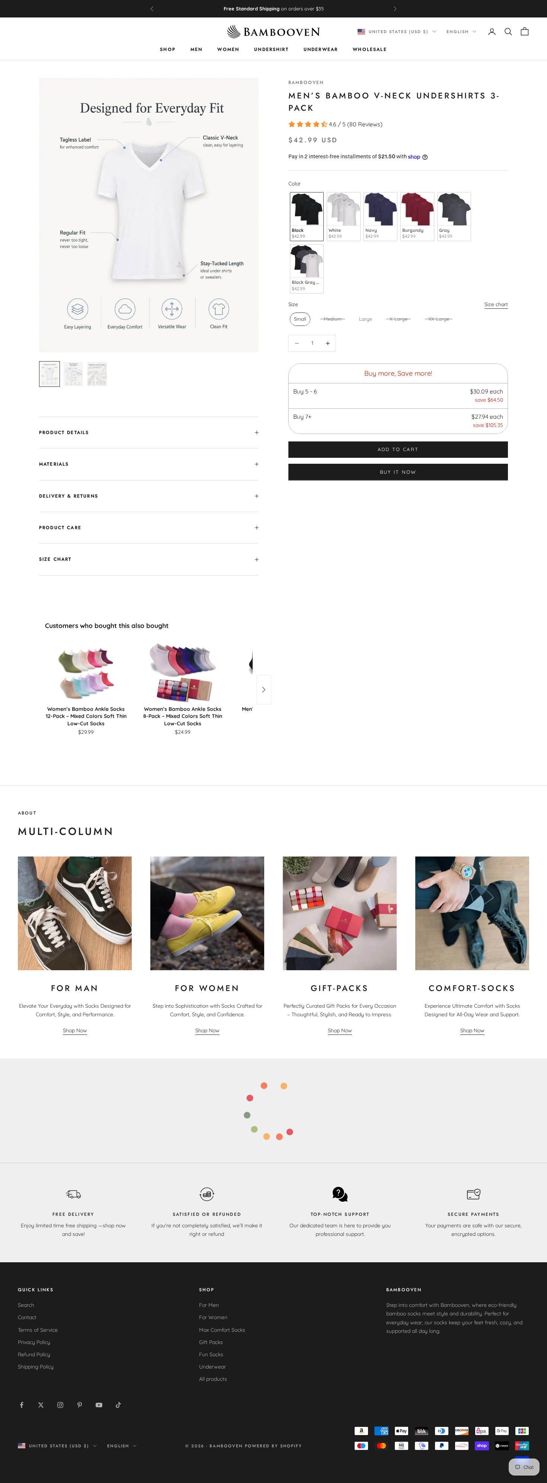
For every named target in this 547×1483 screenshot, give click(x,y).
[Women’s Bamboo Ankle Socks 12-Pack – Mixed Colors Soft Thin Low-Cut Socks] (86, 673)
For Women (213, 1317)
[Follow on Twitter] (41, 1405)
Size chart (496, 304)
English (458, 32)
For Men (209, 1305)
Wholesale (370, 49)
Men (196, 49)
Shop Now (75, 1030)
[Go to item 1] (73, 374)
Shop (168, 49)
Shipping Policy (36, 1366)
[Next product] (263, 690)
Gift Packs (211, 1342)
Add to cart (398, 450)
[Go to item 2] (97, 374)
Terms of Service (38, 1330)
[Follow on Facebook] (21, 1405)
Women (228, 49)
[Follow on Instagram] (60, 1405)
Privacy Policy (34, 1342)
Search (26, 1305)
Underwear (321, 49)
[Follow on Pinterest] (79, 1405)
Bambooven (306, 82)
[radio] (306, 217)
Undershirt (271, 49)
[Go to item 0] (49, 374)
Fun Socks (211, 1354)
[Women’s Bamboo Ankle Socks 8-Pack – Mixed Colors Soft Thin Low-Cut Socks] (182, 673)
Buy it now (398, 472)
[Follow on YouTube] (99, 1405)
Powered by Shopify (273, 1446)
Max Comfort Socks (222, 1330)
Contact (27, 1317)
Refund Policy (34, 1354)
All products (213, 1379)
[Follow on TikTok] (118, 1405)
